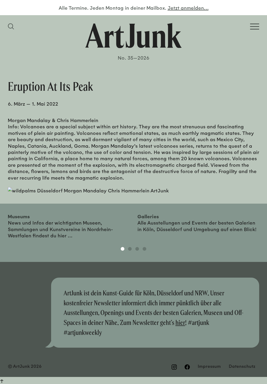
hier (180, 322)
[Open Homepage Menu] (254, 27)
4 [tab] (144, 249)
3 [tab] (137, 249)
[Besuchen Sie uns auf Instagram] (174, 367)
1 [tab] (122, 249)
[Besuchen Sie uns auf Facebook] (187, 367)
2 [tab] (130, 249)
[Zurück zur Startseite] (133, 35)
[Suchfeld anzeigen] (12, 26)
